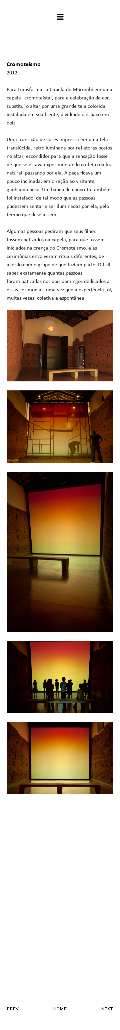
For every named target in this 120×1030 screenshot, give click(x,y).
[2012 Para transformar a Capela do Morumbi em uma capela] (60, 807)
